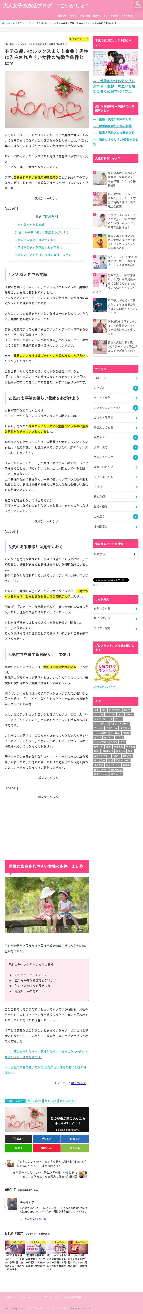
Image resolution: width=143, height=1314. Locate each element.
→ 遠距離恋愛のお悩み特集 (112, 126)
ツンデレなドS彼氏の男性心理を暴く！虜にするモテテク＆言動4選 (122, 261)
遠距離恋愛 (101, 526)
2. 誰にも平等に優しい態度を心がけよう (42, 232)
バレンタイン (100, 723)
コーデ (129, 714)
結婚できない (122, 760)
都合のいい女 (100, 774)
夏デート (98, 746)
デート (118, 719)
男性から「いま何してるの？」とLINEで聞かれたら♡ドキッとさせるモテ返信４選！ (122, 221)
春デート (120, 751)
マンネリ (98, 728)
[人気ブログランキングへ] (107, 682)
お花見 (127, 709)
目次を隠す (50, 216)
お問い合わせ (102, 608)
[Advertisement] (47, 825)
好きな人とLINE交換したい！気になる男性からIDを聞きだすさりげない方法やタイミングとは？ (114, 283)
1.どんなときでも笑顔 (29, 225)
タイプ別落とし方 (103, 719)
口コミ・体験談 (103, 417)
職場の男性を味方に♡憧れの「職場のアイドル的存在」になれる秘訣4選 (122, 179)
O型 (104, 709)
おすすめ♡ (114, 709)
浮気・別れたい (103, 467)
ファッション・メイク (108, 407)
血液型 (126, 765)
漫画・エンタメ (103, 477)
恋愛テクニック (100, 15)
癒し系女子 (99, 760)
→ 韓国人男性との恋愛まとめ (114, 133)
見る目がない (100, 769)
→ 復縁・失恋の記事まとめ (112, 119)
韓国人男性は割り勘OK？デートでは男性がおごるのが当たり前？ (122, 346)
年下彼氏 (130, 746)
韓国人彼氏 (116, 774)
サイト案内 (127, 15)
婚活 (108, 746)
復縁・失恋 (101, 447)
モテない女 (35, 1100)
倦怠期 (126, 732)
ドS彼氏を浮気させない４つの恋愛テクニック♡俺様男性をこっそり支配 (122, 328)
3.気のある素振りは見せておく (35, 240)
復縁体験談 (107, 751)
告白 (122, 742)
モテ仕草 (115, 732)
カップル (73, 15)
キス (120, 714)
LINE (96, 709)
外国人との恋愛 (103, 427)
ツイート (98, 585)
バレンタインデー (119, 723)
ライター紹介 (102, 628)
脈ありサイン (113, 765)
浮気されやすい (102, 755)
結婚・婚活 (101, 506)
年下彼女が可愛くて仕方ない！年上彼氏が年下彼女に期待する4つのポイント (122, 306)
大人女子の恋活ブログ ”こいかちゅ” (45, 5)
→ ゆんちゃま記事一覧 (33, 1219)
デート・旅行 (102, 398)
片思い (98, 487)
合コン (114, 742)
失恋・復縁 (85, 15)
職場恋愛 (98, 765)
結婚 (110, 760)
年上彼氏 (118, 746)
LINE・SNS (101, 378)
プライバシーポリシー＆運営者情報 (62, 1297)
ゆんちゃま (78, 1083)
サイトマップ (102, 618)
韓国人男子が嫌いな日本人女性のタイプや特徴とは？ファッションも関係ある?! (122, 242)
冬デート (108, 737)
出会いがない (100, 742)
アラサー (98, 714)
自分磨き (114, 15)
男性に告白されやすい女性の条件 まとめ (43, 255)
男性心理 (62, 15)
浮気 (130, 751)
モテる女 (51, 1100)
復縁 (96, 751)
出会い (119, 737)
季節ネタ (99, 437)
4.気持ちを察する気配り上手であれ (38, 247)
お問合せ (10, 1297)
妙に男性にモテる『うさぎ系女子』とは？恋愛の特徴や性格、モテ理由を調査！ (122, 200)
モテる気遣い (69, 1100)
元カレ (97, 737)
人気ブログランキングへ (105, 686)
